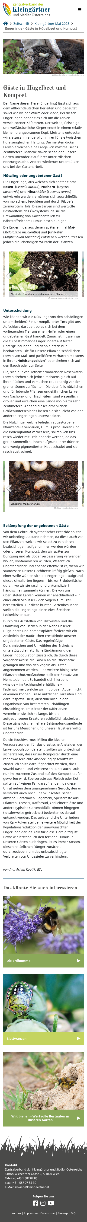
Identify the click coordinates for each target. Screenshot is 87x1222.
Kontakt (16, 1213)
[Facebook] (35, 1204)
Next (78, 276)
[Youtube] (51, 1204)
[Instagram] (42, 1204)
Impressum (31, 1213)
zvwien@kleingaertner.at (32, 1187)
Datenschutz (47, 1213)
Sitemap (63, 1213)
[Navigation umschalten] (79, 9)
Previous (9, 276)
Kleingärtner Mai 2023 (52, 23)
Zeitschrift (21, 23)
